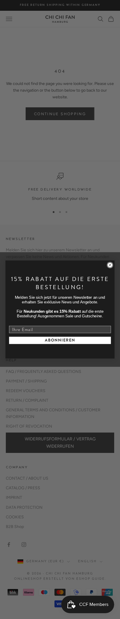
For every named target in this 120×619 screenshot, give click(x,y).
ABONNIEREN (60, 340)
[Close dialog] (110, 265)
